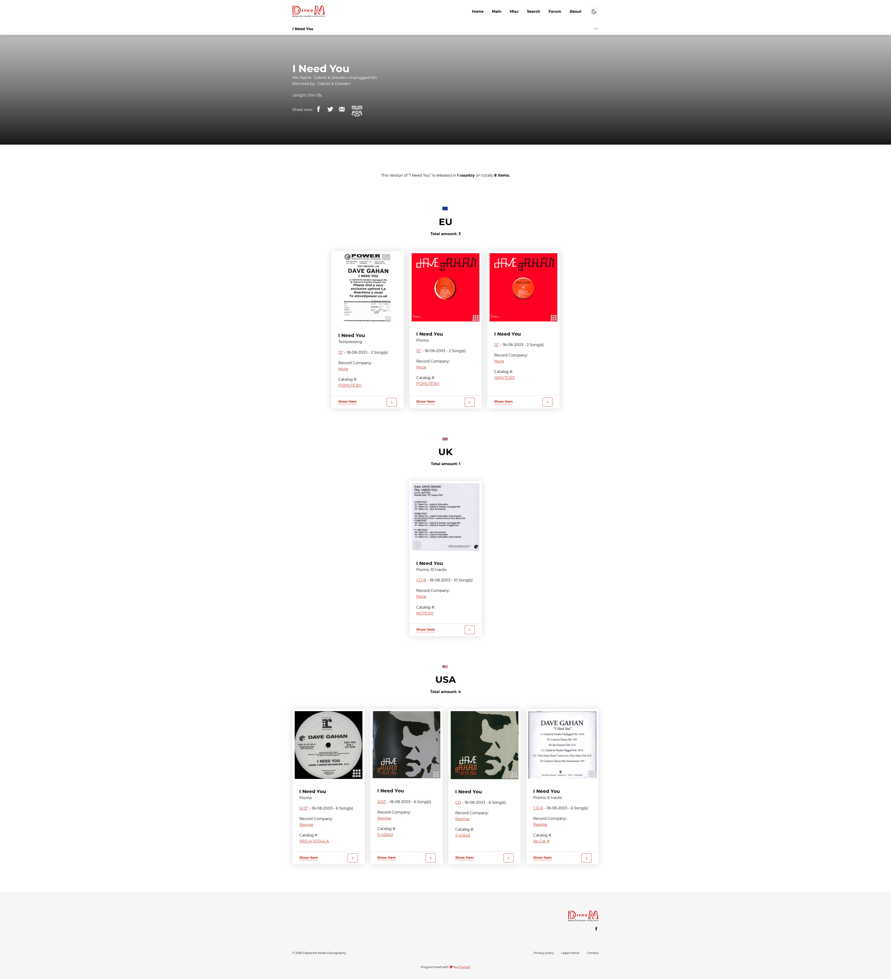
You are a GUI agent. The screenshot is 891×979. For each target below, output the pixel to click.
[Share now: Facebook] (318, 109)
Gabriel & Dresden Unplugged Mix (345, 77)
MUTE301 (424, 613)
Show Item (347, 401)
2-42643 (462, 835)
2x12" (303, 808)
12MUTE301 (504, 378)
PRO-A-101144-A (314, 841)
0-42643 (385, 835)
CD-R (421, 580)
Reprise (306, 825)
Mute (343, 369)
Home (478, 11)
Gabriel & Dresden (334, 83)
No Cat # (541, 841)
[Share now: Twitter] (330, 109)
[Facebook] (596, 929)
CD (458, 802)
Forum (555, 11)
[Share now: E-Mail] (342, 109)
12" (340, 352)
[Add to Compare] (392, 402)
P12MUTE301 (350, 385)
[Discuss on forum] (357, 111)
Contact (593, 953)
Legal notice (570, 953)
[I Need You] (367, 288)
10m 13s (315, 95)
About (575, 11)
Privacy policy (544, 953)
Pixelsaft (464, 967)
